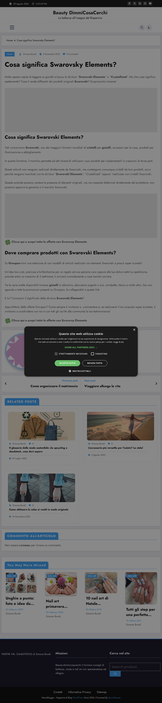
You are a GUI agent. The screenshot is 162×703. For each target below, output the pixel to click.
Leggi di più (118, 342)
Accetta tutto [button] (67, 363)
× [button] (134, 330)
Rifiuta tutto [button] (94, 363)
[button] (81, 347)
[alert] (81, 351)
